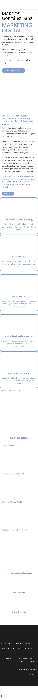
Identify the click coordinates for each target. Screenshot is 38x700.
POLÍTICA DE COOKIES (27, 643)
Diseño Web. (19, 256)
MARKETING (7, 658)
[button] (13, 70)
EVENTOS (33, 661)
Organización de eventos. (19, 336)
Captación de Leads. (19, 373)
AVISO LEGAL (4, 643)
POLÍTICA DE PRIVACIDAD (14, 643)
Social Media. (19, 296)
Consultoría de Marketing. (19, 219)
